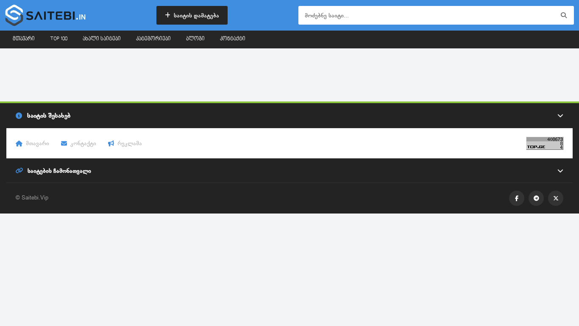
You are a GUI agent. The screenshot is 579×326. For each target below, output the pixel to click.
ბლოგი (195, 39)
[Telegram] (536, 198)
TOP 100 (58, 39)
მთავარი (24, 39)
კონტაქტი (232, 39)
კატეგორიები (153, 39)
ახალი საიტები (102, 39)
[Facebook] (516, 198)
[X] (555, 198)
